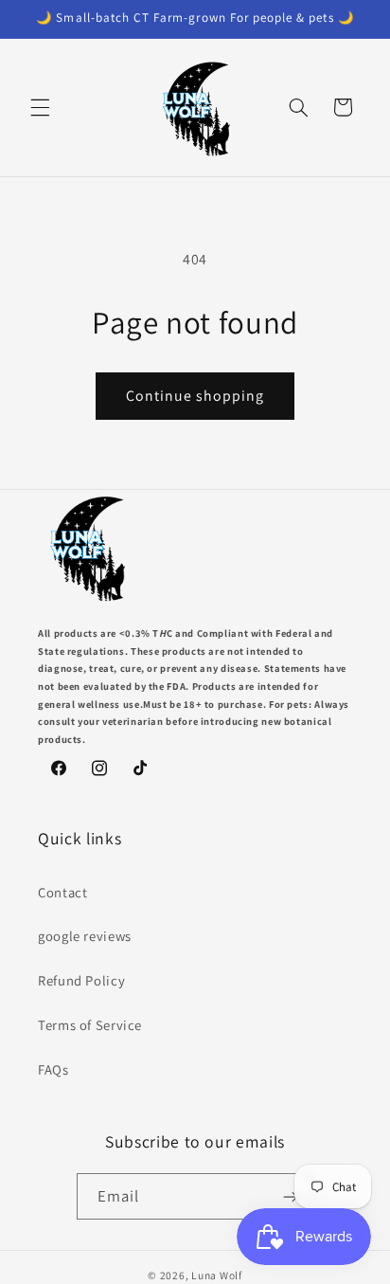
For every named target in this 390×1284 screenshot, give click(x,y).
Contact (62, 892)
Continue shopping (195, 396)
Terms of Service (90, 1025)
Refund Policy (81, 980)
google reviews (85, 936)
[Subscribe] (290, 1196)
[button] (40, 107)
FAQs (53, 1069)
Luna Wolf (216, 1275)
